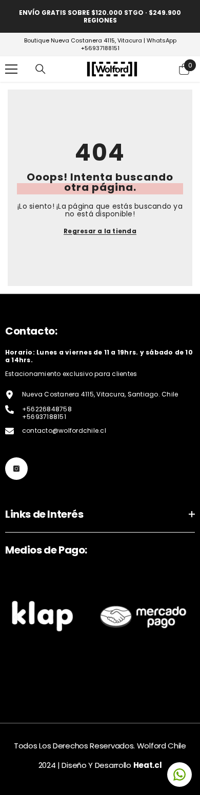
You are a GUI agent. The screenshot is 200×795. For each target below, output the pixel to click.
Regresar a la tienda (100, 231)
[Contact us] (179, 774)
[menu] (11, 69)
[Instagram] (16, 468)
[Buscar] (40, 69)
